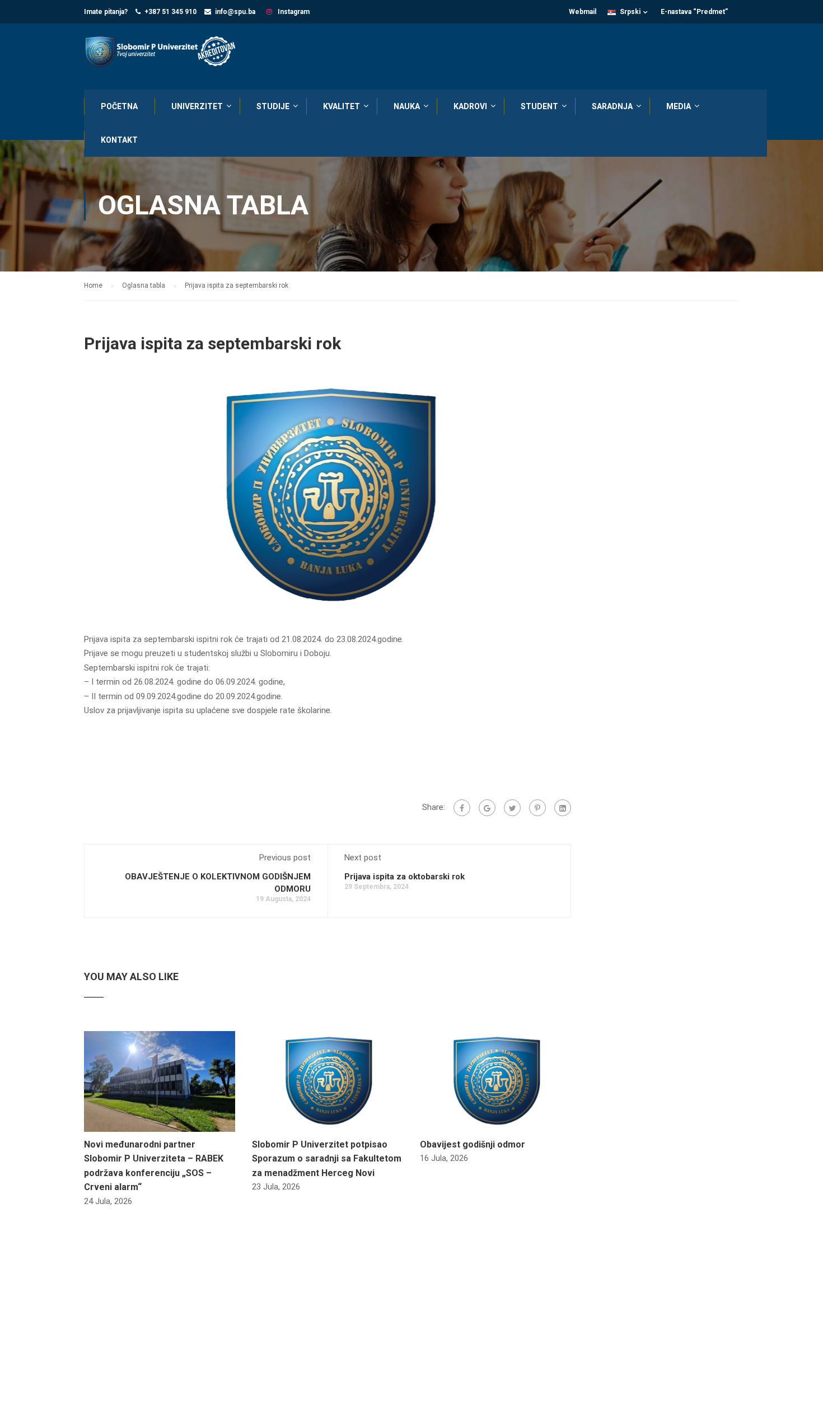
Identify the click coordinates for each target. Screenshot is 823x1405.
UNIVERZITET (197, 106)
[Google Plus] (487, 807)
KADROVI (470, 106)
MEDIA (678, 106)
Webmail (582, 12)
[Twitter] (512, 807)
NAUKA (407, 106)
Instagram (293, 12)
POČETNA (119, 106)
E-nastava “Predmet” (694, 12)
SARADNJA (612, 106)
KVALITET (341, 106)
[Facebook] (461, 807)
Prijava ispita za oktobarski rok (404, 877)
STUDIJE (272, 106)
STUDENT (539, 106)
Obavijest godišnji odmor (472, 1144)
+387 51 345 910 (170, 12)
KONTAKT (119, 139)
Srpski (630, 12)
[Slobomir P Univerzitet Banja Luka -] (165, 52)
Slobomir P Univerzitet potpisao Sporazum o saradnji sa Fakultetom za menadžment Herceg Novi (326, 1158)
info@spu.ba (235, 12)
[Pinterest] (537, 807)
